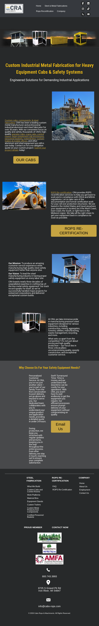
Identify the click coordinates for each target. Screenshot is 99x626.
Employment (84, 490)
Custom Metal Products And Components (33, 510)
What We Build (33, 486)
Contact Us (84, 493)
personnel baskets (14, 138)
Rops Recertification (44, 11)
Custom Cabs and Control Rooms (35, 491)
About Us (83, 487)
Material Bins (32, 498)
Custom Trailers (34, 505)
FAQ (54, 486)
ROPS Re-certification (61, 192)
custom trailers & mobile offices (24, 139)
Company (61, 11)
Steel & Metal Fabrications (56, 6)
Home (38, 6)
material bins (30, 138)
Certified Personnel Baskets (35, 516)
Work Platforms (33, 495)
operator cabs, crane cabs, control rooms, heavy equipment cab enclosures (24, 135)
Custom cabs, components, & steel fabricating (21, 121)
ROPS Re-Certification (62, 490)
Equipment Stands (35, 501)
